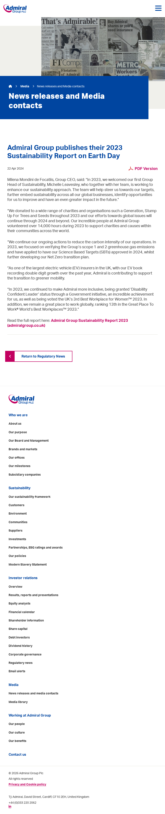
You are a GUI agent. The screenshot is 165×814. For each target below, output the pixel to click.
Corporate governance (25, 654)
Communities (18, 522)
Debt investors (19, 637)
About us (15, 423)
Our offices (17, 457)
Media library (18, 702)
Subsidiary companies (25, 474)
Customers (16, 505)
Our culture (17, 732)
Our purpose (18, 432)
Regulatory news (21, 662)
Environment (18, 513)
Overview (15, 586)
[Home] (11, 86)
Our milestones (20, 466)
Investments (17, 539)
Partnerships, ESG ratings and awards (36, 547)
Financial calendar (22, 612)
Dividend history (20, 646)
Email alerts (17, 671)
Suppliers (16, 530)
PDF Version (146, 169)
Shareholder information (26, 620)
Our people (17, 724)
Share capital (18, 629)
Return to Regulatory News (43, 356)
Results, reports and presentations (33, 595)
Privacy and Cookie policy (27, 784)
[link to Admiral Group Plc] (15, 9)
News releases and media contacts (33, 693)
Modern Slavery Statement (28, 564)
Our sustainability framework (29, 496)
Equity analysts (20, 603)
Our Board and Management (29, 440)
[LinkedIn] (10, 806)
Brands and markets (23, 449)
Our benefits (17, 741)
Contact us (17, 754)
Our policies (17, 556)
